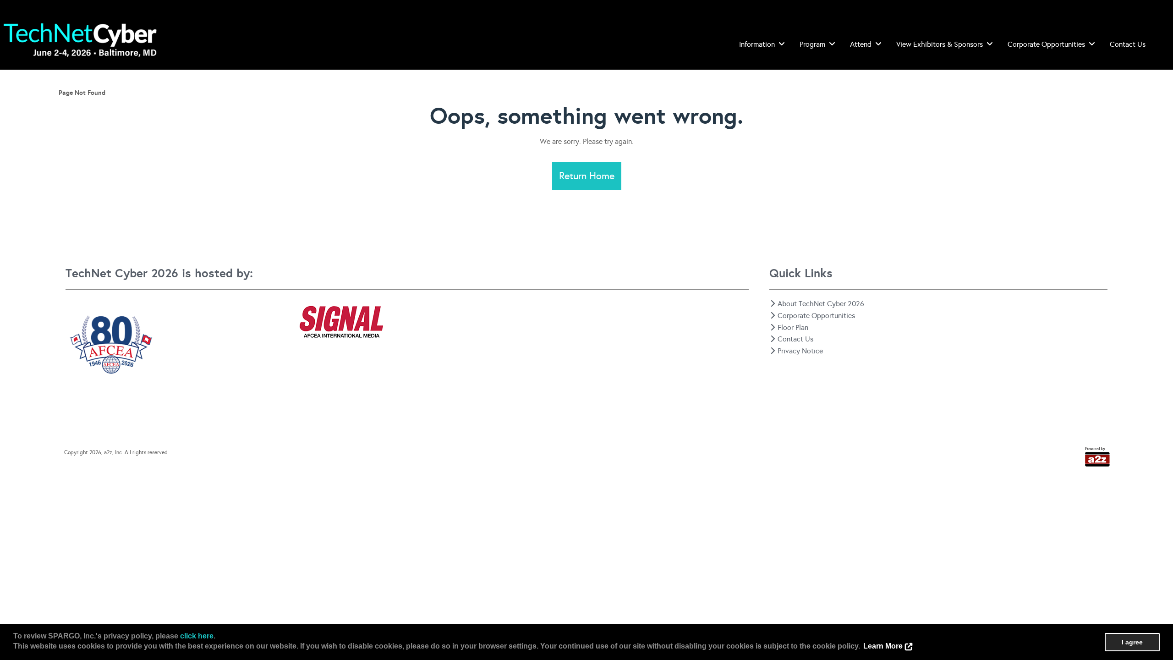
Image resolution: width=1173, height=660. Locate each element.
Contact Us (1128, 44)
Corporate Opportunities (1046, 44)
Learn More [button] (883, 646)
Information (757, 44)
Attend (861, 44)
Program (812, 44)
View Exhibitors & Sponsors (939, 44)
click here (197, 636)
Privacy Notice (800, 350)
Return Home (586, 176)
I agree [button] (1132, 642)
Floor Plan (793, 327)
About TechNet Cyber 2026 (821, 303)
